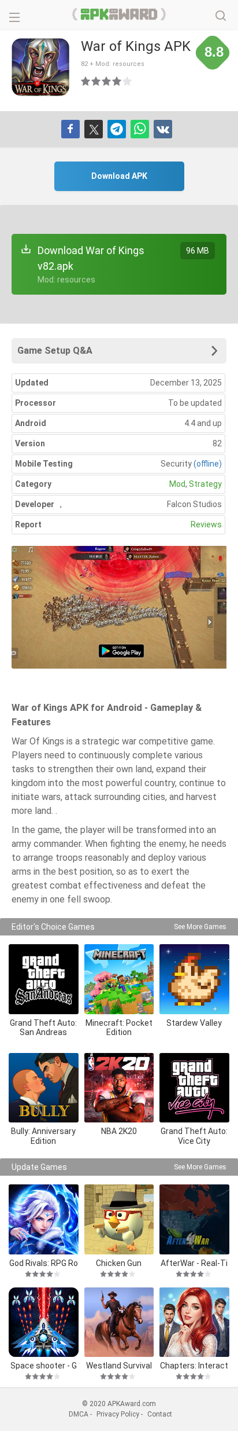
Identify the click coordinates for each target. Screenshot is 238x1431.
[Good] (107, 81)
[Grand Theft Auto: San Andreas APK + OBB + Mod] (44, 979)
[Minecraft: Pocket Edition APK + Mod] (119, 979)
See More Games (200, 927)
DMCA (78, 1414)
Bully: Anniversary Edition (43, 1136)
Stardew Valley (194, 1023)
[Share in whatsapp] (140, 129)
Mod (177, 484)
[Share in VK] (163, 129)
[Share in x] (93, 129)
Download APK (119, 176)
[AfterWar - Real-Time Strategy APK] (194, 1219)
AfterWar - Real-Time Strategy (194, 1262)
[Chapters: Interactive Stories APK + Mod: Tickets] (194, 1322)
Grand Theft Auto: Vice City (194, 1136)
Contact (159, 1414)
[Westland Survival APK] (119, 1322)
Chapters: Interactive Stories (194, 1365)
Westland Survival (119, 1365)
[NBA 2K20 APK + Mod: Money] (119, 1088)
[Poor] (86, 81)
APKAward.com (119, 14)
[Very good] (117, 81)
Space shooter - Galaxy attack (43, 1365)
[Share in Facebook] (70, 129)
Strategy (205, 484)
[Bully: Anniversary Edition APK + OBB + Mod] (44, 1088)
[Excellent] (127, 81)
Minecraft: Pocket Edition (119, 1027)
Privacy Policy (117, 1414)
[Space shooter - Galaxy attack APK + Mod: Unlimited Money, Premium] (44, 1322)
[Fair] (96, 81)
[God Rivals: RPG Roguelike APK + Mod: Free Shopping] (44, 1219)
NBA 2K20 (119, 1131)
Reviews (206, 524)
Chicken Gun (119, 1262)
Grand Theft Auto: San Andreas (43, 1027)
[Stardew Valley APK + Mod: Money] (194, 979)
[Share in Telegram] (116, 129)
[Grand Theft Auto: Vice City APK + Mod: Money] (194, 1088)
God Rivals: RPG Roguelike (43, 1262)
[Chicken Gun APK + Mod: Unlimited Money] (119, 1219)
